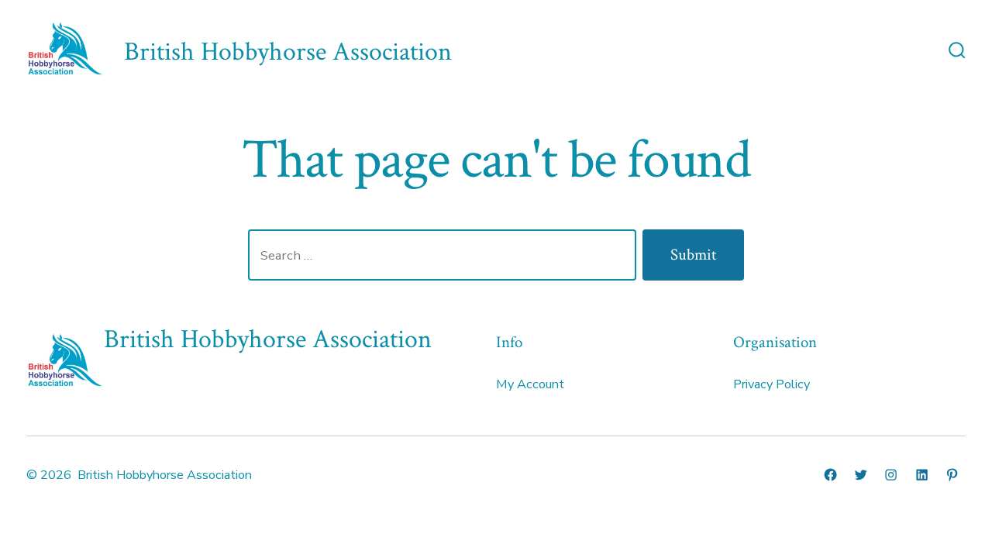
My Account (530, 384)
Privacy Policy (771, 384)
